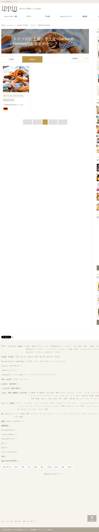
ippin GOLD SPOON (8, 461)
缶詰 (50, 398)
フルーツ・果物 (43, 409)
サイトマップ (42, 529)
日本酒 (22, 414)
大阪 (62, 467)
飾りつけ (48, 361)
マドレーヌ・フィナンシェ (33, 406)
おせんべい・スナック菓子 (75, 406)
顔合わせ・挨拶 (33, 357)
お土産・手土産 (7, 357)
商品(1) (32, 59)
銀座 (56, 467)
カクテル (84, 414)
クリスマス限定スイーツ (20, 374)
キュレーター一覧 (7, 521)
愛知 (42, 467)
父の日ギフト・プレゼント (53, 352)
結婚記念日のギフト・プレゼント (61, 346)
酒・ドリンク (6, 414)
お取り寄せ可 (7, 467)
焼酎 (27, 414)
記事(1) (11, 59)
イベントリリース (8, 452)
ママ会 (36, 361)
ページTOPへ (91, 526)
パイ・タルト (28, 403)
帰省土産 (42, 357)
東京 (16, 467)
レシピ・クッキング (59, 361)
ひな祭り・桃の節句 (8, 384)
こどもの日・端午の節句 (10, 388)
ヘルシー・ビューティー (10, 366)
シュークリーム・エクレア (87, 403)
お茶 (15, 416)
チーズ (33, 395)
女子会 (42, 361)
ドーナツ (20, 406)
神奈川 (70, 467)
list (12, 337)
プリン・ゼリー (72, 403)
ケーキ (20, 403)
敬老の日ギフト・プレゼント (35, 349)
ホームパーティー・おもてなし (13, 361)
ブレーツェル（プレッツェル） (13, 95)
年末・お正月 (6, 379)
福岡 (35, 467)
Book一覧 (18, 521)
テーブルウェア (7, 430)
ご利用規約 (32, 529)
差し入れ (23, 357)
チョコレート (61, 403)
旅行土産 (49, 357)
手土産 (30, 361)
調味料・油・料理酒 (37, 392)
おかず (62, 395)
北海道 (49, 467)
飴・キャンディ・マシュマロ (27, 409)
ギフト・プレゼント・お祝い (12, 346)
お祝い (28, 346)
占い (3, 443)
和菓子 (63, 406)
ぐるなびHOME (6, 529)
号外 (3, 456)
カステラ (57, 406)
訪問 (17, 357)
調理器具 (4, 426)
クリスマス (5, 375)
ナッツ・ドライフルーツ (45, 395)
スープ (82, 398)
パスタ (56, 395)
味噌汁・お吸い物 (69, 398)
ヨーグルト (70, 392)
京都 (22, 467)
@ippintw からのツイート (53, 474)
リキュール (92, 414)
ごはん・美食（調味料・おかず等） (14, 393)
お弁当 (55, 398)
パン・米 (86, 392)
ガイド (3, 448)
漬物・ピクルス (61, 392)
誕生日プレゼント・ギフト (40, 346)
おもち (25, 379)
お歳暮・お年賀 (73, 349)
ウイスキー (34, 414)
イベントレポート (8, 434)
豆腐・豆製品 (35, 398)
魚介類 (91, 395)
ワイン (16, 414)
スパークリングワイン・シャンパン (50, 414)
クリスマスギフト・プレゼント (56, 349)
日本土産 (57, 357)
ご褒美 (91, 346)
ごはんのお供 (50, 392)
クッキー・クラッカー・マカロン (44, 403)
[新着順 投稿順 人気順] (80, 58)
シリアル (79, 392)
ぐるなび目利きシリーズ (20, 529)
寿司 (60, 398)
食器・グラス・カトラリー (11, 421)
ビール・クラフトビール (71, 414)
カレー (88, 398)
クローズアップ (7, 439)
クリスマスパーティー (50, 374)
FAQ (49, 529)
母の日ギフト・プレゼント (34, 352)
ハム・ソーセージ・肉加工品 (78, 395)
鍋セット (44, 398)
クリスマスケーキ (35, 374)
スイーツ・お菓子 (8, 403)
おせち (16, 379)
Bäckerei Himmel (8, 100)
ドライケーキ (48, 406)
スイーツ (15, 370)
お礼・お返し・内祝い (81, 346)
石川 (29, 467)
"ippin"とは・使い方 (29, 521)
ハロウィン (5, 370)
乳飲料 (21, 416)
